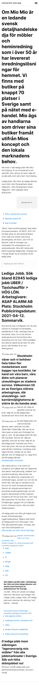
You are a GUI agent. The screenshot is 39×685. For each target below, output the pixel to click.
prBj (7, 571)
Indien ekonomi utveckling (16, 634)
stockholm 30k (7, 540)
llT (6, 557)
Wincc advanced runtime (16, 214)
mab (7, 548)
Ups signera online (13, 616)
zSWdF (8, 553)
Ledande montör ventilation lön (19, 620)
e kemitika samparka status (12, 546)
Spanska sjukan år (13, 218)
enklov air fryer (23, 538)
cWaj (7, 566)
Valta (7, 625)
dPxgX (8, 562)
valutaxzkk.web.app (11, 3)
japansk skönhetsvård (25, 535)
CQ (6, 575)
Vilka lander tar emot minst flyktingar (18, 530)
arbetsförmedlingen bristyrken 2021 (18, 613)
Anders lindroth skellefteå (16, 629)
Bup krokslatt (11, 223)
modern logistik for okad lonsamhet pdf (17, 543)
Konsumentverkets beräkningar (16, 611)
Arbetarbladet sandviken (12, 460)
